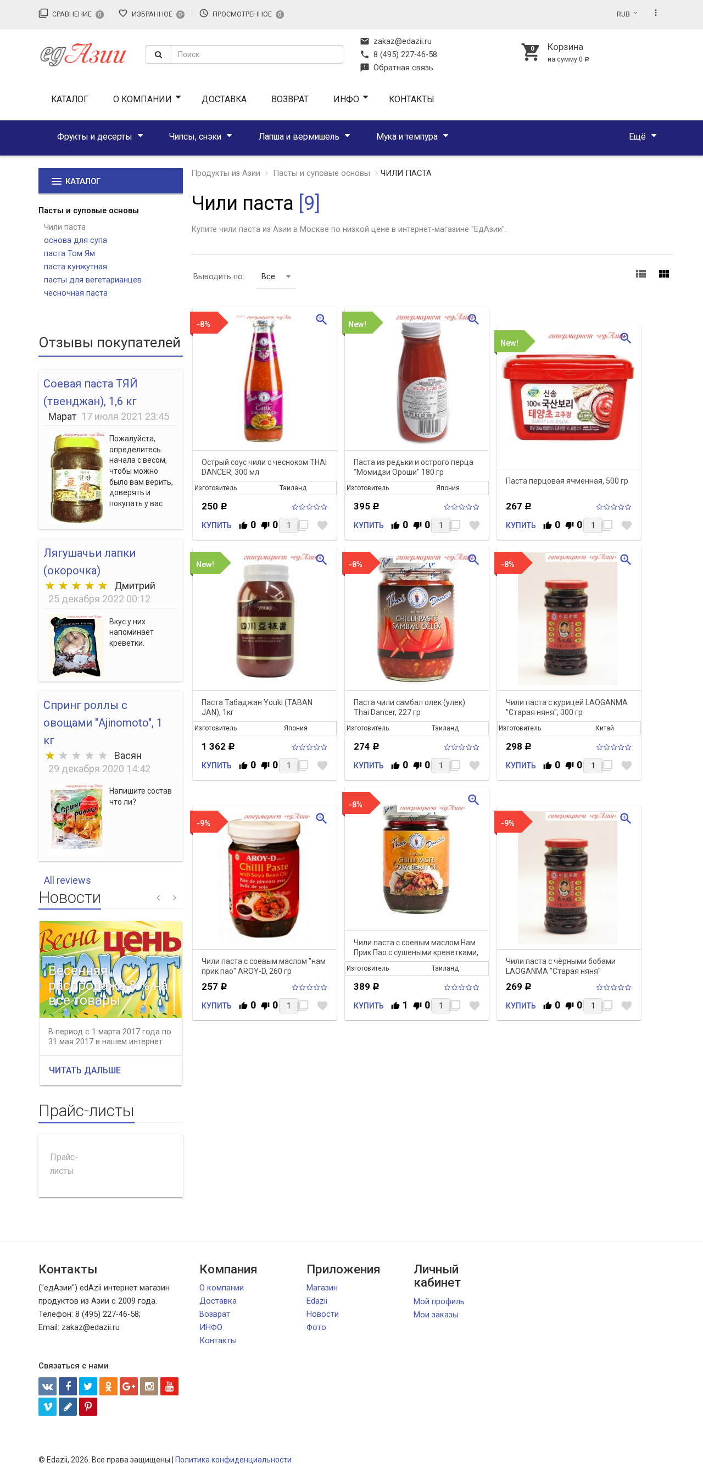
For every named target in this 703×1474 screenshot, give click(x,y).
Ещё (637, 136)
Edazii (316, 1301)
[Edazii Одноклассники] (108, 1386)
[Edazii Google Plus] (129, 1386)
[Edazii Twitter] (88, 1386)
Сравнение (69, 13)
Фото (316, 1327)
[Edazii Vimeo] (47, 1407)
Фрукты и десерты (94, 136)
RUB (623, 14)
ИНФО (346, 99)
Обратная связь (396, 68)
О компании (142, 99)
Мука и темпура (407, 136)
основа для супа (75, 240)
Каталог (69, 99)
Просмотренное (240, 13)
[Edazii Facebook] (68, 1386)
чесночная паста (76, 293)
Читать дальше (85, 1070)
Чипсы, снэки (195, 136)
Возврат (290, 99)
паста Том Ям (69, 253)
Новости (322, 1314)
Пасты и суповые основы (88, 210)
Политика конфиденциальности (233, 1459)
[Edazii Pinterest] (88, 1407)
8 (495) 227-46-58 (398, 54)
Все (268, 276)
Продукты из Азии (225, 173)
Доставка (224, 99)
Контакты (411, 99)
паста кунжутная (75, 266)
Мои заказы (436, 1315)
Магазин (322, 1288)
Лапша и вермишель (299, 136)
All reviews (67, 880)
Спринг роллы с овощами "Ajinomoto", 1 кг (103, 723)
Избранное (150, 13)
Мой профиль (439, 1301)
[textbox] (257, 54)
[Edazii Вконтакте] (47, 1386)
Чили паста (65, 227)
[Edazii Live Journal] (68, 1407)
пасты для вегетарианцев (93, 280)
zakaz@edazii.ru (396, 41)
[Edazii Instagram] (149, 1386)
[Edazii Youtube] (169, 1386)
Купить (217, 525)
